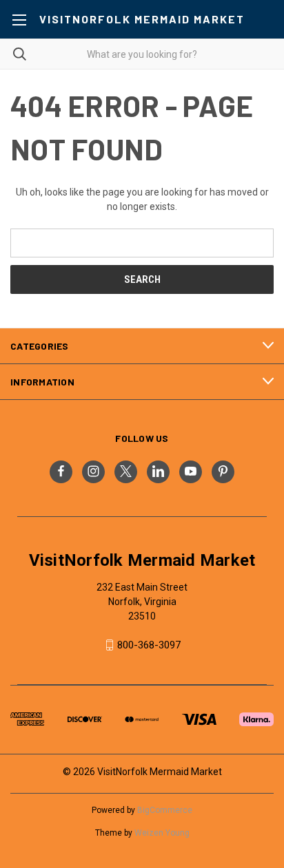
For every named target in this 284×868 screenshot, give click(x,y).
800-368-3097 (149, 645)
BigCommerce (164, 810)
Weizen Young (162, 833)
